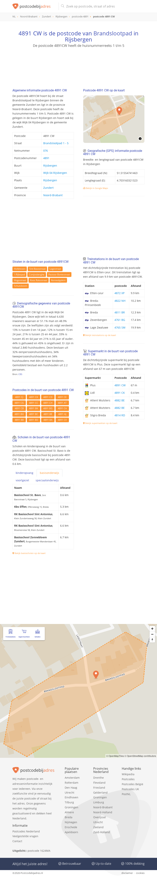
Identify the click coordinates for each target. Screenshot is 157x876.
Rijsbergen (50, 165)
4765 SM (119, 327)
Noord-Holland (102, 812)
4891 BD (33, 419)
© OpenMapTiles (115, 755)
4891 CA (62, 408)
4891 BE (47, 414)
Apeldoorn (71, 832)
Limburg (98, 802)
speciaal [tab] (47, 480)
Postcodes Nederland (26, 831)
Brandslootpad (112, 33)
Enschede (71, 827)
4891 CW (120, 385)
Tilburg (69, 802)
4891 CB (19, 408)
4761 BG (119, 320)
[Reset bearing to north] (152, 640)
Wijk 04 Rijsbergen (55, 173)
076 (45, 150)
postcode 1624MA (39, 850)
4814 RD (119, 415)
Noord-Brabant (53, 195)
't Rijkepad (19, 274)
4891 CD (47, 397)
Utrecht (69, 792)
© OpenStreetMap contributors (140, 755)
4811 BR (119, 312)
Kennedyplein (58, 280)
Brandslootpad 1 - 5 (56, 143)
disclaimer (127, 873)
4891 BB (19, 419)
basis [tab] (49, 473)
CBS (20, 374)
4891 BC (33, 414)
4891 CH (47, 402)
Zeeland (98, 827)
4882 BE (119, 400)
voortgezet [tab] (22, 480)
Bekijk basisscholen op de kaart (30, 553)
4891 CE (62, 397)
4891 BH (19, 414)
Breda (68, 817)
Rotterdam (71, 782)
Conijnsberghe (36, 274)
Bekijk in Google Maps (96, 188)
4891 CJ (19, 397)
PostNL (126, 794)
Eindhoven (71, 797)
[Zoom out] (152, 634)
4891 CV (62, 419)
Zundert (48, 188)
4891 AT (62, 402)
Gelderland (100, 792)
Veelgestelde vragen (25, 836)
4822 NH (119, 301)
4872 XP (119, 293)
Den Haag (71, 787)
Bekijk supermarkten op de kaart (101, 423)
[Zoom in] (152, 628)
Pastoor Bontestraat (59, 274)
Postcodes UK (130, 789)
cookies (140, 873)
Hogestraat (20, 280)
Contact (17, 841)
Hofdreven (19, 268)
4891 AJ (62, 414)
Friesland (99, 787)
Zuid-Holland (101, 832)
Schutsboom (20, 285)
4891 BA (47, 419)
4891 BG (47, 408)
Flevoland (99, 782)
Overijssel (99, 817)
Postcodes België (132, 784)
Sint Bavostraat (37, 268)
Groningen (71, 807)
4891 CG (19, 402)
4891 (46, 158)
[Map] (113, 119)
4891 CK (33, 397)
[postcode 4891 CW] (34, 6)
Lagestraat (55, 268)
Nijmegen (71, 822)
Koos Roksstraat (38, 280)
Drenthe (98, 777)
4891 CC (33, 402)
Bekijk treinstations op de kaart (100, 335)
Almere (69, 812)
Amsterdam (72, 777)
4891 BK (33, 408)
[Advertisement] (78, 66)
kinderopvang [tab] (24, 473)
